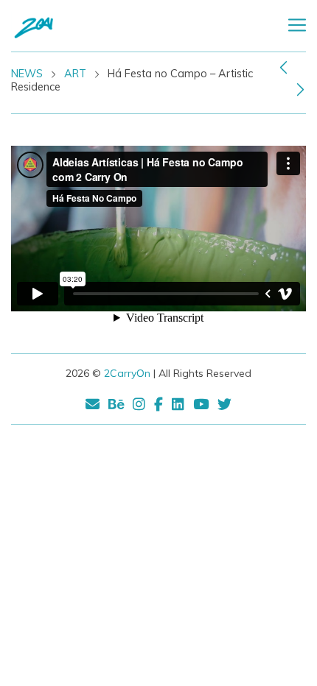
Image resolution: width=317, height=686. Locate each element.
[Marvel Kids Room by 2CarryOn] (283, 67)
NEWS (27, 73)
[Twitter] (222, 406)
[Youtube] (201, 406)
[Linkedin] (178, 406)
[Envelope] (95, 406)
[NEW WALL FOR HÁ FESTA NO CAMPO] (300, 89)
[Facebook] (158, 406)
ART (75, 73)
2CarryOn (127, 373)
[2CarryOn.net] (66, 25)
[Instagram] (139, 406)
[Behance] (116, 406)
